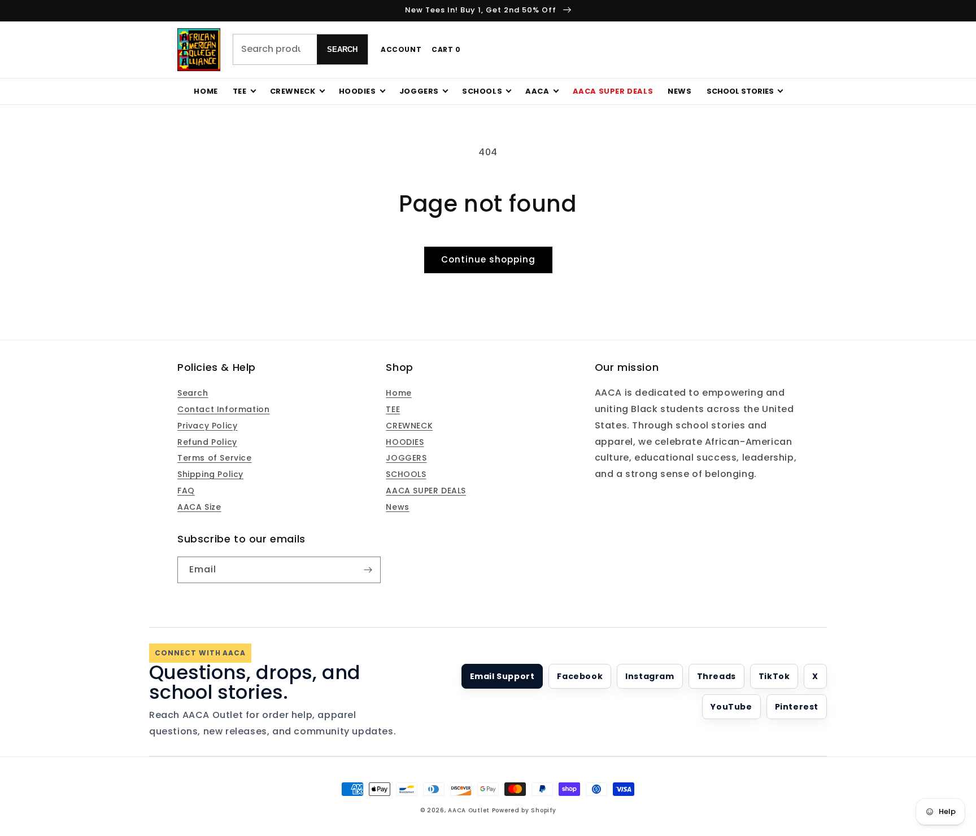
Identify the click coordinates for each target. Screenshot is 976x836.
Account (401, 49)
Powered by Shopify (524, 810)
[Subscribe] (367, 570)
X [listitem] (815, 676)
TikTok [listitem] (774, 676)
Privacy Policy (207, 425)
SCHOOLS (406, 474)
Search (342, 49)
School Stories (740, 91)
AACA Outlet (469, 810)
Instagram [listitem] (649, 676)
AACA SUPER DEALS (426, 490)
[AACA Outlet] (198, 49)
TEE (393, 409)
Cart (446, 49)
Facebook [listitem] (580, 676)
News (679, 91)
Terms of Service (214, 457)
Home (205, 91)
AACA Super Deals (613, 91)
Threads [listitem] (716, 676)
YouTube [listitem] (731, 706)
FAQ (186, 490)
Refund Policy (207, 442)
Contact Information (223, 409)
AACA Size (199, 507)
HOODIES (405, 442)
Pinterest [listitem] (796, 706)
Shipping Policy (210, 474)
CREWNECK (409, 425)
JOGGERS (406, 457)
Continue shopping (488, 259)
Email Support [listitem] (502, 676)
